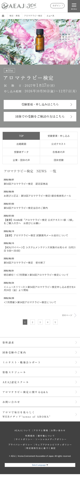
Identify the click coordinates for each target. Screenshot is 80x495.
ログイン (57, 6)
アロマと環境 (40, 430)
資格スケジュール (14, 372)
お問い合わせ (11, 402)
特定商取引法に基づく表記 (41, 448)
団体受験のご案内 (14, 352)
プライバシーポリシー (20, 445)
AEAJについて (23, 430)
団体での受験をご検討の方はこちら (40, 116)
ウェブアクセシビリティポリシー (53, 445)
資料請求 (8, 342)
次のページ (67, 315)
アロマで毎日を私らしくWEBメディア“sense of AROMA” (26, 414)
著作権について (46, 436)
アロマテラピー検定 (33, 16)
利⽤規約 (30, 436)
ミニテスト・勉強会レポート (21, 362)
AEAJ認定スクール (15, 382)
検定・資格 (14, 16)
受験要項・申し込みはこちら (40, 104)
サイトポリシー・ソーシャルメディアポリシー (41, 439)
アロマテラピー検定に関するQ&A (25, 392)
